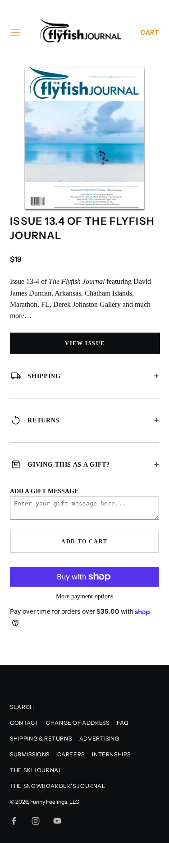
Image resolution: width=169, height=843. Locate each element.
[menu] (15, 32)
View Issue (85, 343)
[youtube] (57, 821)
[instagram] (35, 821)
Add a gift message (44, 491)
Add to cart (84, 541)
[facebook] (14, 821)
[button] (149, 75)
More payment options (84, 596)
